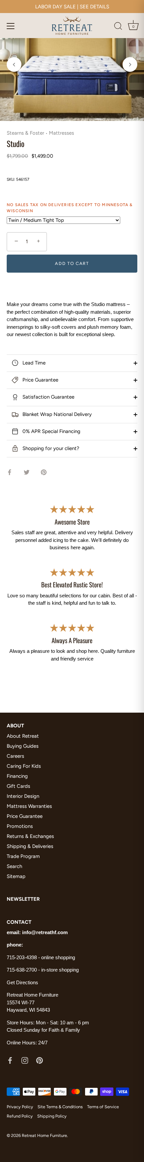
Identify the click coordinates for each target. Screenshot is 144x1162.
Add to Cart (72, 263)
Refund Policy (20, 1116)
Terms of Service (103, 1106)
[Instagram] (24, 1060)
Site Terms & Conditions (60, 1106)
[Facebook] (10, 1060)
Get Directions (22, 982)
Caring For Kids (24, 766)
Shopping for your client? (50, 448)
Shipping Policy (52, 1116)
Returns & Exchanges (30, 836)
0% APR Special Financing (50, 431)
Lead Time (33, 363)
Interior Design (23, 796)
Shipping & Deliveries (30, 846)
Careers (15, 756)
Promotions (20, 826)
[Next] (130, 64)
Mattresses (61, 133)
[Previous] (14, 64)
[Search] (118, 27)
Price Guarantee (39, 380)
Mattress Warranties (29, 806)
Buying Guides (23, 746)
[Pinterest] (39, 1060)
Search (14, 866)
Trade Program (23, 856)
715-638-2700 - (24, 970)
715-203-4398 (22, 957)
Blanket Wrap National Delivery (56, 414)
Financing (17, 776)
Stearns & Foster (25, 133)
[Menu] (10, 26)
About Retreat (23, 736)
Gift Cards (18, 786)
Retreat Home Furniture (44, 1135)
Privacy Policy (20, 1106)
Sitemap (16, 876)
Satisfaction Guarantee (47, 397)
